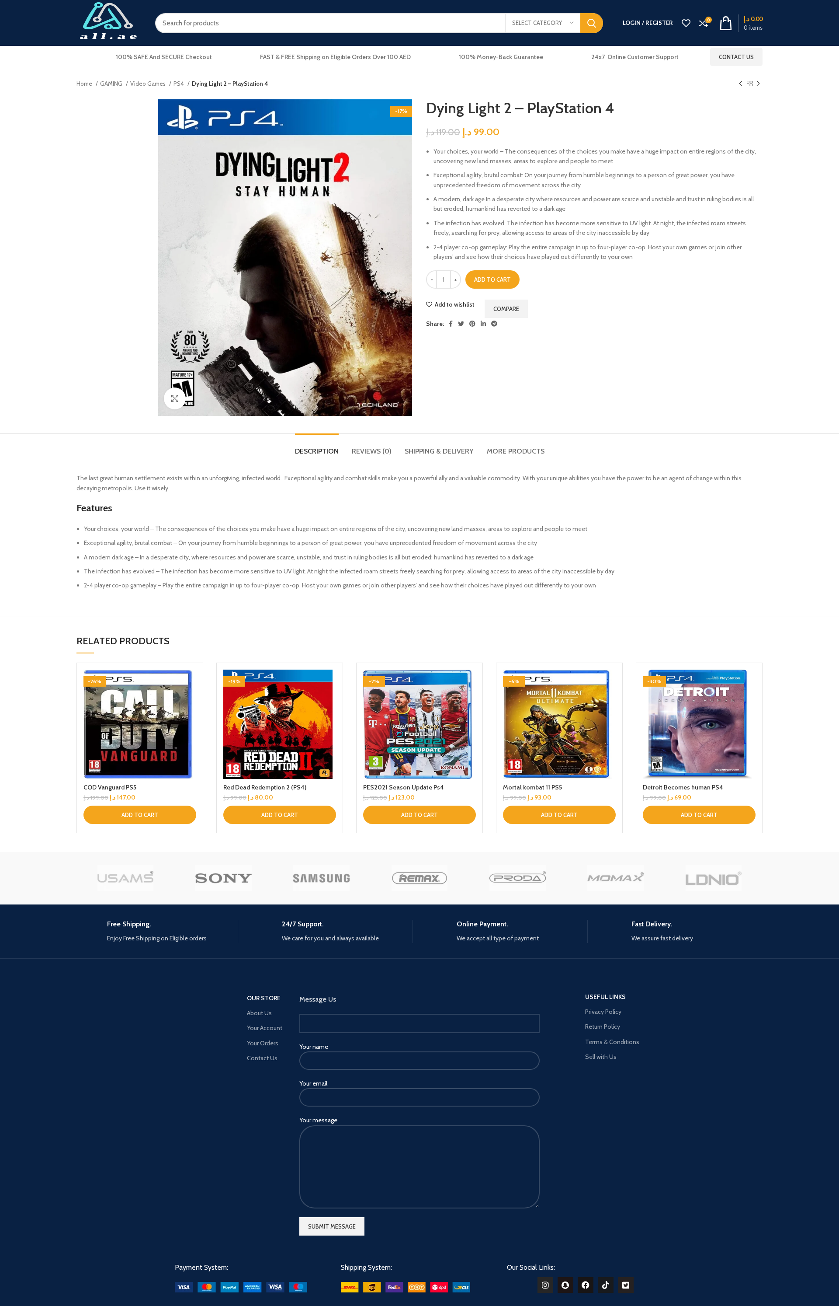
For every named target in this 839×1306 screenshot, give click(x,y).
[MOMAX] (615, 878)
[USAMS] (125, 878)
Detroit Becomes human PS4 (683, 787)
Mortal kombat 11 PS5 (532, 787)
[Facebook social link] (450, 323)
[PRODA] (517, 878)
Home (85, 83)
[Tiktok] (606, 1285)
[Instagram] (545, 1285)
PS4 (179, 83)
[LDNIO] (714, 878)
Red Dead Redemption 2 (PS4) (264, 787)
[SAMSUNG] (322, 878)
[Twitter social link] (461, 323)
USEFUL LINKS (605, 997)
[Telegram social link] (494, 323)
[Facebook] (585, 1285)
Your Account (264, 1028)
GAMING (112, 83)
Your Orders (262, 1043)
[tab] (317, 446)
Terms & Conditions (612, 1042)
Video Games (148, 83)
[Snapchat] (565, 1285)
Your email (313, 1083)
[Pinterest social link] (472, 323)
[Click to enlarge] (175, 398)
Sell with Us (601, 1057)
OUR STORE (264, 998)
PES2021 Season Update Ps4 (403, 787)
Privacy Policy (603, 1012)
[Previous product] (740, 84)
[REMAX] (419, 878)
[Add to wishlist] (190, 723)
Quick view (190, 703)
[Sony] (223, 878)
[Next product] (758, 84)
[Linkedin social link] (483, 323)
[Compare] (190, 684)
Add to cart (492, 279)
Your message (318, 1120)
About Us (259, 1013)
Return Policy (602, 1026)
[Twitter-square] (626, 1285)
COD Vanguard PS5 (109, 787)
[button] (139, 815)
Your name (313, 1047)
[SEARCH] (591, 23)
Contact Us (736, 56)
